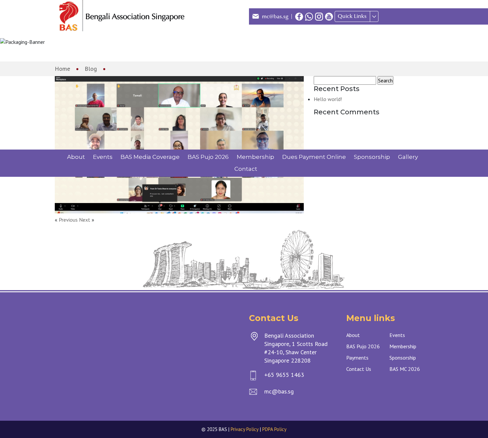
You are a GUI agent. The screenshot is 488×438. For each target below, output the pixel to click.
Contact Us (358, 369)
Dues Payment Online (314, 157)
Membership (255, 157)
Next (84, 219)
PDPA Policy (274, 429)
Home (62, 68)
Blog (91, 68)
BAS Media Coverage (150, 157)
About (76, 157)
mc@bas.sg (275, 17)
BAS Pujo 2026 (208, 157)
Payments (357, 357)
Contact (245, 168)
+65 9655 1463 (284, 375)
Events (103, 157)
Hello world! (328, 99)
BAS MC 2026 (404, 369)
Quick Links (352, 16)
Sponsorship (372, 157)
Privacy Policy (245, 429)
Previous (68, 219)
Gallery (408, 157)
